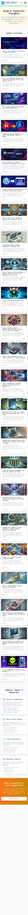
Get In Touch (14, 798)
